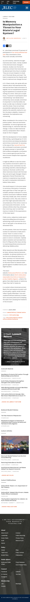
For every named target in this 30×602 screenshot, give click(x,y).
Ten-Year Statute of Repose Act (11, 415)
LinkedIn (18, 571)
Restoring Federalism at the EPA (11, 462)
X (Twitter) (4, 574)
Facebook (4, 571)
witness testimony (12, 319)
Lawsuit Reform (11, 312)
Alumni (3, 543)
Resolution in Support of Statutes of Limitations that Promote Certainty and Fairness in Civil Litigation (13, 422)
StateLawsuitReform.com (16, 273)
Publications (19, 555)
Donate (26, 2)
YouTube (18, 574)
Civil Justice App (14, 315)
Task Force (4, 552)
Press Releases (20, 562)
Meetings (18, 583)
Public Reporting (20, 535)
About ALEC (4, 533)
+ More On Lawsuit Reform (11, 401)
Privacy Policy (20, 538)
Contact (18, 533)
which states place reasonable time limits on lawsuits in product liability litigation (14, 277)
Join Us (8, 2)
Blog (17, 550)
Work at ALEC (20, 540)
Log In (2, 2)
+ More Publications (9, 506)
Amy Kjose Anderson (13, 38)
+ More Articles (7, 475)
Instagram (4, 576)
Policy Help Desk (16, 2)
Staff (2, 540)
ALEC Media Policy (21, 564)
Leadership (4, 535)
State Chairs (4, 538)
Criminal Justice (21, 312)
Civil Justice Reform (12, 317)
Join (2, 583)
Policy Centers (20, 552)
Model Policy (4, 555)
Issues (3, 550)
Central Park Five (19, 145)
